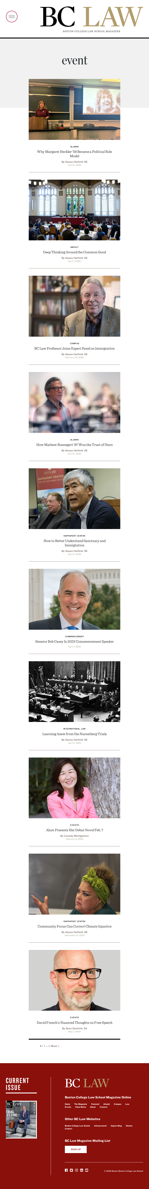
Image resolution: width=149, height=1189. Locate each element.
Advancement (100, 1125)
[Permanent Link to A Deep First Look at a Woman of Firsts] (74, 109)
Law (127, 1104)
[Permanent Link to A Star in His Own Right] (74, 402)
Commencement (74, 636)
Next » (55, 1046)
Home (67, 1104)
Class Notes (80, 1107)
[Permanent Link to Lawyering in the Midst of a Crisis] (74, 883)
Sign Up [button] (76, 1149)
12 (49, 1046)
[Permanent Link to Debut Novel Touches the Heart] (74, 787)
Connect (103, 1107)
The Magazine (80, 1104)
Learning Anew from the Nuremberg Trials (74, 734)
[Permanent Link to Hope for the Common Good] (74, 209)
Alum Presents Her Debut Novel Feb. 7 (74, 830)
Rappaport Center (74, 536)
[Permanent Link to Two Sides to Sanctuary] (74, 498)
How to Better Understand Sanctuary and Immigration (75, 543)
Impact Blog (116, 1125)
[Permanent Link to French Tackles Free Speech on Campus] (74, 980)
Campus (74, 343)
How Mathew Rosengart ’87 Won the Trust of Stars (74, 444)
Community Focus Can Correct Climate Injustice (75, 926)
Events (74, 825)
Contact (68, 1128)
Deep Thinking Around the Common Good (74, 252)
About (93, 1107)
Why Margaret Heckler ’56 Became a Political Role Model (74, 153)
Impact (74, 247)
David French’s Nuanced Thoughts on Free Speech (74, 1022)
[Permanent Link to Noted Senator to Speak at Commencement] (74, 599)
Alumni (74, 146)
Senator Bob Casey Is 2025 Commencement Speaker (74, 641)
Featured (95, 1104)
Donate (129, 1125)
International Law (74, 728)
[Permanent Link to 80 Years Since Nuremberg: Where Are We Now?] (74, 691)
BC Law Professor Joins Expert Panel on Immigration (74, 348)
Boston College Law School (77, 1125)
